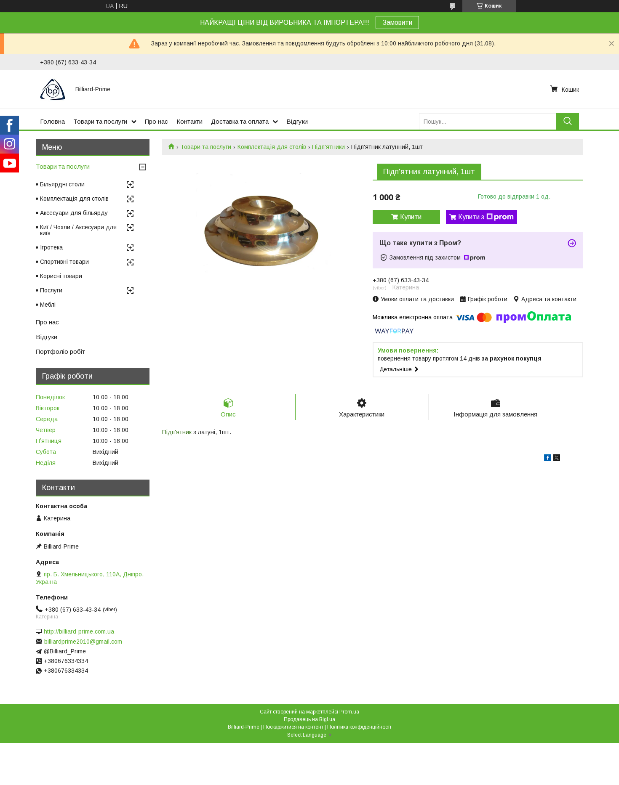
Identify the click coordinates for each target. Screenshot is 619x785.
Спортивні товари (64, 261)
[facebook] (547, 459)
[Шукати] (567, 121)
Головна (52, 121)
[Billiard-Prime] (52, 89)
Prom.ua (349, 712)
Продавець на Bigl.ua (309, 719)
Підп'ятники (328, 146)
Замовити (397, 22)
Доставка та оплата (240, 121)
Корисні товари (61, 276)
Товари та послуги (100, 121)
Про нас (156, 121)
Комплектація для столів (271, 146)
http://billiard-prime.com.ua (79, 631)
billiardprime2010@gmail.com (83, 641)
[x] (556, 459)
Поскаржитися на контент (293, 727)
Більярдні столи (62, 184)
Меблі (48, 304)
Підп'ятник (177, 432)
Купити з (471, 216)
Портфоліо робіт (60, 351)
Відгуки (297, 121)
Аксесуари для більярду (74, 213)
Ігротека (51, 247)
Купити (411, 216)
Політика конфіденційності (359, 727)
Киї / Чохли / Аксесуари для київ (78, 230)
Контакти (189, 121)
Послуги (51, 290)
